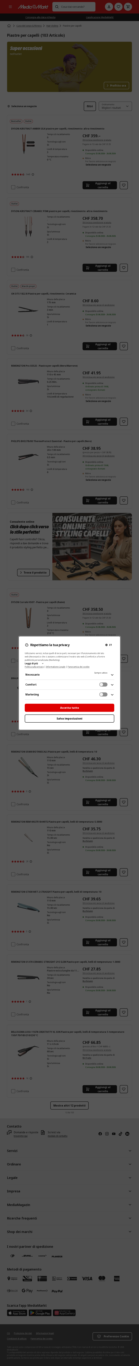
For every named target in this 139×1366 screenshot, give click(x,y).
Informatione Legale (55, 666)
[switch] (103, 684)
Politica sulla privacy (34, 666)
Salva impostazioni (69, 718)
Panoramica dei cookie (79, 666)
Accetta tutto (69, 708)
